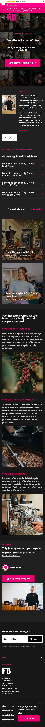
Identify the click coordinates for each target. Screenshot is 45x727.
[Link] (22, 111)
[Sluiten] (40, 704)
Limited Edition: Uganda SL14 (19, 252)
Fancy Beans (6, 678)
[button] (3, 17)
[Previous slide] (5, 137)
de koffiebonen (28, 419)
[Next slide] (14, 137)
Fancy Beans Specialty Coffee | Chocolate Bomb (20, 193)
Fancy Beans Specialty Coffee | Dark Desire (20, 165)
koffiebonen (31, 156)
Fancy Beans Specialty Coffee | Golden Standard (20, 174)
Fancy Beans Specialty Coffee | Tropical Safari (20, 184)
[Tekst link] (22, 239)
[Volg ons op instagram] (5, 567)
